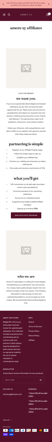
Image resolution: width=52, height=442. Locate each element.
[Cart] (47, 15)
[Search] (9, 15)
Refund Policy (34, 336)
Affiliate (32, 340)
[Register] (40, 380)
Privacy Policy (34, 331)
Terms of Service (35, 326)
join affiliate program (26, 215)
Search (31, 322)
